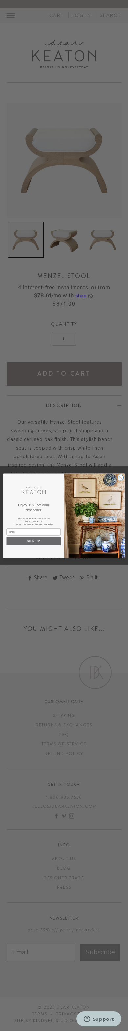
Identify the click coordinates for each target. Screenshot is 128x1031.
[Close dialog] (121, 477)
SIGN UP (33, 541)
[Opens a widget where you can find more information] (98, 1019)
